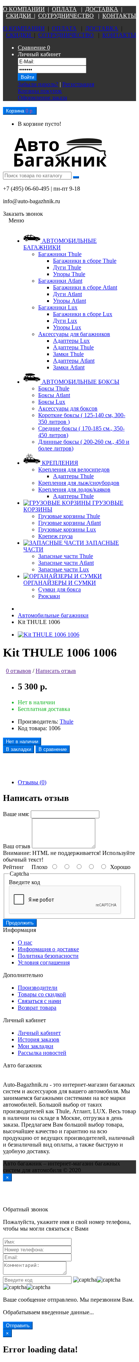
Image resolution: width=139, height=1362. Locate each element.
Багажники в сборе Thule (84, 261)
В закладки (18, 749)
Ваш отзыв (16, 846)
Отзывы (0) (32, 782)
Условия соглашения (44, 962)
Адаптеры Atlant (74, 361)
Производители (37, 987)
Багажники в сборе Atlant (85, 287)
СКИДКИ (20, 16)
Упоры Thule (69, 274)
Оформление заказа (42, 97)
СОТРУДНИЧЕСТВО (66, 16)
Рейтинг (13, 867)
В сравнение (53, 749)
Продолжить (20, 923)
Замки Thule (68, 354)
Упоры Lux (67, 327)
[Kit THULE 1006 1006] (48, 634)
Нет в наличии (22, 741)
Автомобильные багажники (53, 615)
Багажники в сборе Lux (82, 314)
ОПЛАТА (64, 9)
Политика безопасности (48, 956)
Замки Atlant (69, 367)
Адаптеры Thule (73, 347)
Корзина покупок (40, 91)
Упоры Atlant (69, 301)
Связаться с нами (39, 1001)
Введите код (24, 882)
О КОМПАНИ (21, 9)
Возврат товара (37, 1007)
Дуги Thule (67, 267)
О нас (25, 942)
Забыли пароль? (38, 84)
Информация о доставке (48, 949)
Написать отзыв (56, 671)
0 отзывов (18, 671)
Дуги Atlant (67, 294)
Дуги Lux (65, 321)
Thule (66, 721)
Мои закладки (35, 1046)
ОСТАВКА (103, 9)
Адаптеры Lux (71, 341)
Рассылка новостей (42, 1053)
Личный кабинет (39, 1033)
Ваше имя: (16, 814)
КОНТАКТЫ (119, 16)
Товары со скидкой (42, 994)
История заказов (38, 1039)
